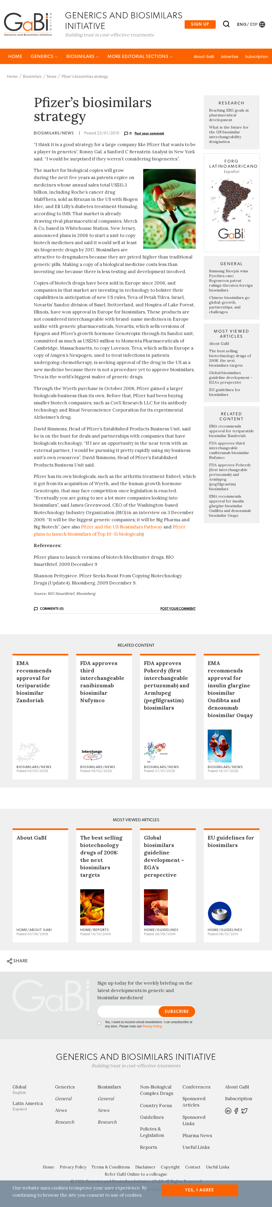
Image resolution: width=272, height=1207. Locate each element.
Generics (42, 56)
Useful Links (196, 1147)
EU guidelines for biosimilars (224, 392)
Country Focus (156, 1105)
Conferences (196, 1087)
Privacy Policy (152, 1026)
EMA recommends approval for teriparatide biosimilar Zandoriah (231, 431)
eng (241, 24)
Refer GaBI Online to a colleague (136, 1174)
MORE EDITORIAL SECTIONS (138, 56)
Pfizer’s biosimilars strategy (85, 77)
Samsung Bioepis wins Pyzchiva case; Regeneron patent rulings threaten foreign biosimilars (231, 281)
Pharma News (197, 1135)
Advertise (229, 56)
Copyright (170, 1167)
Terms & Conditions (111, 1167)
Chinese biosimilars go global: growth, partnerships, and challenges (229, 304)
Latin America (27, 1105)
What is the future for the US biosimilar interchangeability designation (229, 134)
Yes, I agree (199, 1190)
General (63, 1099)
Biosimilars (81, 56)
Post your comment (149, 133)
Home (15, 56)
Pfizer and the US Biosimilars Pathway (121, 527)
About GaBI (204, 56)
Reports (148, 1147)
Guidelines (152, 1117)
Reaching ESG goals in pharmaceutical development (229, 115)
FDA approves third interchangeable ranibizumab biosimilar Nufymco (229, 450)
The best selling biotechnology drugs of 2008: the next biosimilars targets (230, 358)
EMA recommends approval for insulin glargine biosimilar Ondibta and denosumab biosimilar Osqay (230, 506)
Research (64, 1122)
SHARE (20, 961)
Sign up (200, 24)
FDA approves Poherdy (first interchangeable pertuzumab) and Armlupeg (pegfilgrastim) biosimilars (166, 685)
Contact (193, 1167)
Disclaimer (145, 1167)
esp (254, 24)
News (51, 77)
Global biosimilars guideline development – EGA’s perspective (231, 377)
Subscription (256, 56)
